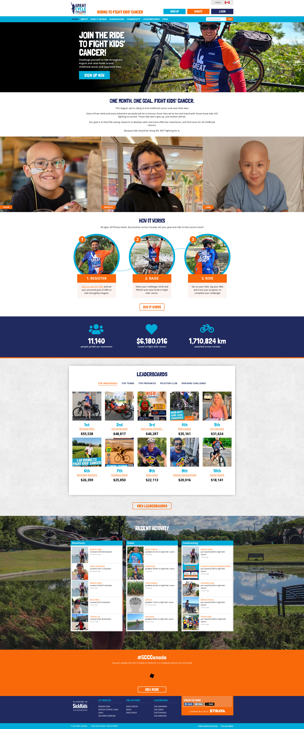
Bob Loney (152, 474)
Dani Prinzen (150, 566)
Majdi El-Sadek (96, 549)
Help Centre (131, 712)
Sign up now (152, 57)
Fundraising (116, 19)
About (84, 19)
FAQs (165, 19)
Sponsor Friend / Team (108, 709)
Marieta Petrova (207, 599)
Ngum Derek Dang (97, 566)
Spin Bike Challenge (193, 383)
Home (75, 19)
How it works (152, 307)
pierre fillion (94, 599)
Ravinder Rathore (87, 474)
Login (222, 11)
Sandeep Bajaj (119, 474)
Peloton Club (168, 383)
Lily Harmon (217, 428)
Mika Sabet (184, 428)
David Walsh (217, 474)
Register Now (104, 706)
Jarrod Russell (120, 428)
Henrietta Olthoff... (152, 428)
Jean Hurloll (149, 616)
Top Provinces (147, 383)
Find (230, 19)
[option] (152, 57)
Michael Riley (87, 428)
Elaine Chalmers (151, 549)
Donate (198, 11)
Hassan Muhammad (184, 474)
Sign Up (174, 11)
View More (152, 689)
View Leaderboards (152, 506)
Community (133, 19)
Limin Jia (148, 599)
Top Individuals (107, 383)
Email (200, 704)
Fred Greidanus (151, 583)
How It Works (98, 19)
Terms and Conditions (227, 726)
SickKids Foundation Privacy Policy (208, 726)
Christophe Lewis (207, 583)
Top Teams (128, 383)
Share (189, 704)
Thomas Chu (95, 616)
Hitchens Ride (206, 616)
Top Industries (160, 715)
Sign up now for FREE (92, 286)
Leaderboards (151, 19)
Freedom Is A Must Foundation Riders (216, 566)
